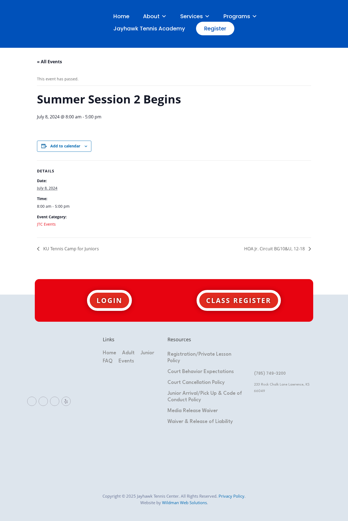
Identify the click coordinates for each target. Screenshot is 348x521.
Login (109, 300)
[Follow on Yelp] (66, 401)
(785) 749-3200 (270, 373)
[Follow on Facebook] (31, 401)
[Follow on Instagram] (54, 401)
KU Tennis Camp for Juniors (70, 249)
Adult (128, 353)
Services (191, 16)
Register (215, 28)
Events (126, 361)
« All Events (49, 62)
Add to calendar (65, 146)
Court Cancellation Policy (196, 382)
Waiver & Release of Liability (200, 421)
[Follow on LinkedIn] (43, 401)
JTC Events (46, 224)
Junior (147, 353)
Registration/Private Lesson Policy (199, 357)
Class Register (238, 300)
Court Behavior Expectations (200, 371)
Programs (236, 16)
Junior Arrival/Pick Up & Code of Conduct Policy (204, 396)
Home (121, 16)
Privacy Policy (231, 496)
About (151, 16)
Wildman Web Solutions (184, 502)
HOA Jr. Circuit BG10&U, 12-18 (275, 249)
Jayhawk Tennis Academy (149, 28)
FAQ (108, 361)
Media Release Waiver (192, 410)
